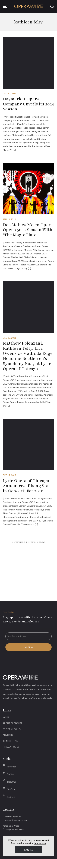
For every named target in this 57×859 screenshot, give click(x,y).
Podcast (11, 797)
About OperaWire (12, 723)
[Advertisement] (28, 567)
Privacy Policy (11, 747)
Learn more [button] (40, 843)
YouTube (11, 789)
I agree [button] (28, 850)
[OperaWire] (28, 6)
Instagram (11, 782)
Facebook (11, 766)
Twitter (10, 774)
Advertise (8, 735)
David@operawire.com (13, 829)
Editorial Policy (12, 729)
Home (6, 717)
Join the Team (10, 741)
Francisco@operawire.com (15, 820)
